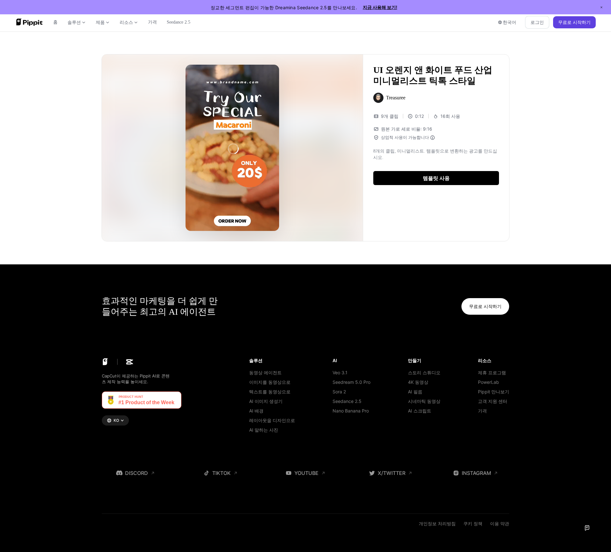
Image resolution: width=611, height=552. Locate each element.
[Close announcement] (601, 7)
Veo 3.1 (340, 372)
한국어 (509, 22)
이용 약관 (499, 523)
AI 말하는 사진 (263, 430)
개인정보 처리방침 (437, 523)
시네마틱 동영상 (424, 401)
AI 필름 (415, 391)
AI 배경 (256, 410)
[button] (436, 178)
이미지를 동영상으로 (270, 382)
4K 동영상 (418, 382)
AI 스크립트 (419, 410)
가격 (482, 410)
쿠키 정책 (472, 523)
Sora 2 (339, 391)
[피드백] (587, 528)
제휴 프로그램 (492, 372)
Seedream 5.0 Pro (351, 382)
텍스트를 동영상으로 (270, 391)
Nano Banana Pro (351, 410)
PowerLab (488, 382)
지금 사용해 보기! (380, 7)
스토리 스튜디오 (424, 372)
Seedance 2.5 (347, 401)
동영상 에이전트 (265, 372)
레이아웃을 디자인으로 (272, 420)
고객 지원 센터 (492, 401)
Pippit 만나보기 (493, 391)
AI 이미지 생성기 (266, 401)
